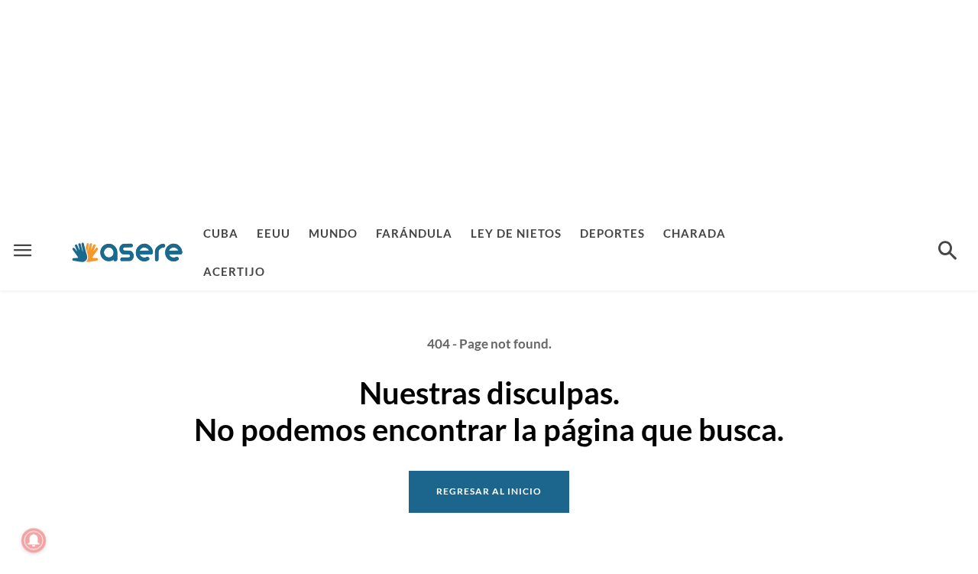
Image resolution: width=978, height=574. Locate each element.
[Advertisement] (489, 107)
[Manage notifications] (33, 540)
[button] (947, 252)
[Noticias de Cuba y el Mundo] (127, 251)
